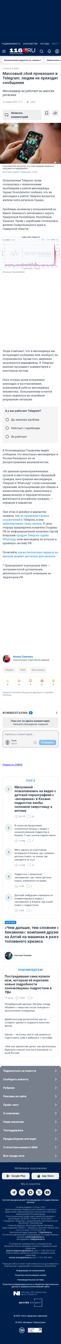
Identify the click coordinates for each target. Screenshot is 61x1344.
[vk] (22, 1192)
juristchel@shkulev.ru (35, 1237)
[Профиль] (57, 51)
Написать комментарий (19, 114)
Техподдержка (13, 1130)
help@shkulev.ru (37, 1239)
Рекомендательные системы (30, 1280)
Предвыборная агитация (19, 1138)
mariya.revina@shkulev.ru (20, 1257)
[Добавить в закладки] (46, 113)
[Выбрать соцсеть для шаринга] (55, 113)
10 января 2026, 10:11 (13, 102)
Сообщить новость (15, 1079)
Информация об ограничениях (30, 1270)
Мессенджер (38, 670)
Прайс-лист (11, 1104)
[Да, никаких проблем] (7, 420)
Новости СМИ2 (12, 764)
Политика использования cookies (30, 1275)
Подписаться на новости (19, 1070)
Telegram (9, 670)
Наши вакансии (13, 1121)
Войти (14, 744)
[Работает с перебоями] (7, 428)
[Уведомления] (49, 51)
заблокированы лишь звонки (22, 523)
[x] (39, 1192)
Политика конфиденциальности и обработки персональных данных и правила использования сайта (30, 1285)
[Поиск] (41, 51)
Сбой (22, 670)
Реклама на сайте (15, 1096)
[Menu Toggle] (4, 51)
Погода (44, 44)
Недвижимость (11, 44)
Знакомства (30, 44)
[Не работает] (7, 437)
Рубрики (9, 1087)
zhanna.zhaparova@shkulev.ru (19, 1251)
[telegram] (13, 1192)
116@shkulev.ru (45, 1232)
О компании (11, 1113)
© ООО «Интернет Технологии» (30, 1322)
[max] (30, 1192)
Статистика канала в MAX (20, 1147)
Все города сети (13, 1155)
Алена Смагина (23, 656)
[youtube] (47, 1192)
